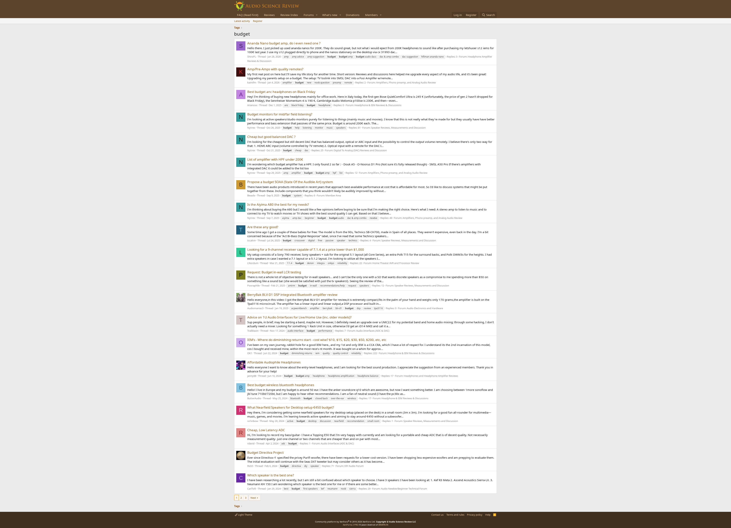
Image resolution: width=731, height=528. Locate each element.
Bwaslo (251, 195)
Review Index (289, 15)
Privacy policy (474, 514)
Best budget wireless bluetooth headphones (280, 385)
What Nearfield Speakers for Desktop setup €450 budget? (290, 407)
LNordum (252, 263)
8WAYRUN (383, 524)
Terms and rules (455, 514)
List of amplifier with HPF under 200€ (275, 159)
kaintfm (251, 82)
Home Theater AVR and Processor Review (395, 263)
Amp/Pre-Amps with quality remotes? (275, 69)
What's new (329, 15)
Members (371, 15)
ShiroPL (251, 56)
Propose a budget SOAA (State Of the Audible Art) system (290, 182)
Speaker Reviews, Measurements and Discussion (398, 127)
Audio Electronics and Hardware (425, 308)
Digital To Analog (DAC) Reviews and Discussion (360, 150)
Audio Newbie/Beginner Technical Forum (404, 488)
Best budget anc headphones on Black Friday (281, 92)
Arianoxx (252, 105)
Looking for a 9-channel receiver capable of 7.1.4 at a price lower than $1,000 (305, 249)
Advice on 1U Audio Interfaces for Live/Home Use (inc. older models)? (299, 317)
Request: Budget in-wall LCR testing (274, 272)
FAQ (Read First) (247, 15)
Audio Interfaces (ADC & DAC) (372, 330)
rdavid (251, 443)
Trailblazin (253, 330)
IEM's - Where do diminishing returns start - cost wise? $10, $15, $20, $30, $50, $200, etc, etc (316, 340)
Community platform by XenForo (345, 521)
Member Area (333, 195)
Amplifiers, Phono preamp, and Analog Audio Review (406, 82)
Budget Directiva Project (265, 452)
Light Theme (244, 514)
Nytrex (251, 127)
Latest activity (242, 21)
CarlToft (251, 488)
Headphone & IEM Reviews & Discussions (377, 105)
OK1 (249, 353)
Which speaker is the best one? (270, 475)
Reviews (269, 15)
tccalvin (251, 240)
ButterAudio (254, 398)
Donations (352, 15)
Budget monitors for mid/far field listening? (279, 114)
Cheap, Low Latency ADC (266, 430)
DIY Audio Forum (354, 466)
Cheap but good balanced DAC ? (271, 136)
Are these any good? (262, 227)
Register (257, 21)
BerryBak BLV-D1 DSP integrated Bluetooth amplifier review (292, 294)
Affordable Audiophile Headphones (274, 362)
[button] (316, 15)
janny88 (251, 376)
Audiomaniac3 (255, 308)
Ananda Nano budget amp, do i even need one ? (283, 43)
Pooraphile (253, 285)
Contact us (437, 514)
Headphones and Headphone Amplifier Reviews (431, 376)
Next (253, 497)
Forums (309, 15)
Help (488, 514)
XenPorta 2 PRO (351, 524)
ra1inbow (252, 421)
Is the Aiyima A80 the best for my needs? (278, 204)
